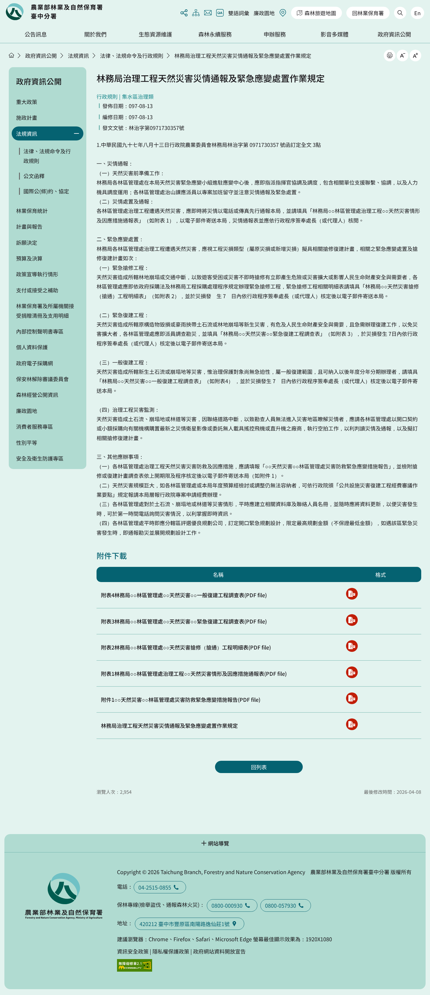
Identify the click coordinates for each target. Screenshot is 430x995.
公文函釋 (33, 176)
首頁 (11, 55)
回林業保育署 (368, 13)
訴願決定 (26, 242)
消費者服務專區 (34, 426)
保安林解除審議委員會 (42, 379)
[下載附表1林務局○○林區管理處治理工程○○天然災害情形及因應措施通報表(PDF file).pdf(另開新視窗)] (352, 672)
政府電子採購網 (34, 363)
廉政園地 (264, 13)
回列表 (259, 767)
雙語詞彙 (238, 13)
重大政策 (26, 101)
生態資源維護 (155, 34)
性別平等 (26, 442)
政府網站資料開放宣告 (219, 951)
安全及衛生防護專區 (39, 458)
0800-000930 (226, 905)
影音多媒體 (334, 34)
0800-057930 (280, 905)
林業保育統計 (32, 210)
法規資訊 (78, 55)
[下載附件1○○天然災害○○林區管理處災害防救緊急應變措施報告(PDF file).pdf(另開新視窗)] (352, 698)
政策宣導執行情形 (37, 274)
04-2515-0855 (154, 887)
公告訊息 (36, 34)
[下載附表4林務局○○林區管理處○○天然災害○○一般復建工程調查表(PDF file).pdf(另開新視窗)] (352, 594)
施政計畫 (26, 117)
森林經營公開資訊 (37, 394)
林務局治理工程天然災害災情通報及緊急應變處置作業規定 (242, 55)
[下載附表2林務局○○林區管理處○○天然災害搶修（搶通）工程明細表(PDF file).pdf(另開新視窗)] (352, 646)
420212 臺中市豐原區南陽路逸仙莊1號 (185, 924)
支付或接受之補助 (37, 290)
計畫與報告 (29, 226)
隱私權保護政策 (170, 951)
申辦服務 (275, 34)
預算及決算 (29, 258)
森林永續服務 (215, 34)
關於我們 (95, 34)
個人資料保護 (32, 347)
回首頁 (54, 11)
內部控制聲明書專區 (39, 331)
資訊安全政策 (133, 951)
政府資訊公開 (394, 34)
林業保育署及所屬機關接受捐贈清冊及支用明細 (45, 310)
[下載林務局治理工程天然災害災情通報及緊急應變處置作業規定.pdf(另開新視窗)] (352, 724)
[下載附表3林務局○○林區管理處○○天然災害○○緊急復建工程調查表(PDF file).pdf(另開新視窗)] (352, 620)
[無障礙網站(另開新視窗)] (134, 965)
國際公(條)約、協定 (46, 191)
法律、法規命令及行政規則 (131, 55)
